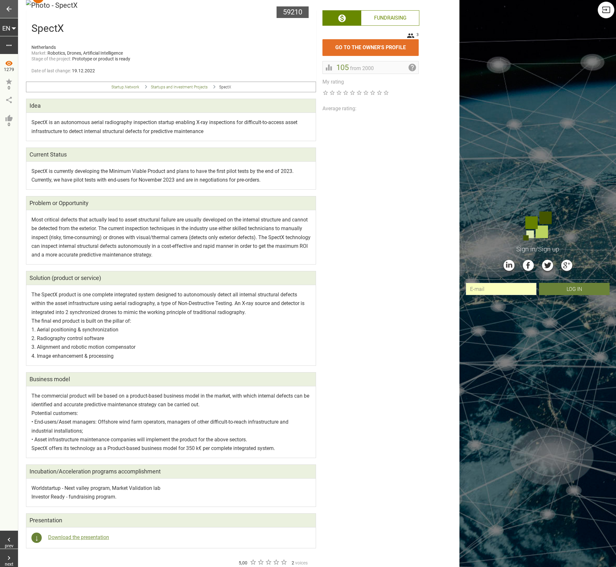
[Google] (566, 265)
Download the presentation (78, 537)
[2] (260, 562)
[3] (268, 562)
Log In (574, 288)
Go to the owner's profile (377, 44)
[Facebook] (528, 265)
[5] (283, 562)
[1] (253, 562)
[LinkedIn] (509, 265)
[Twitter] (547, 265)
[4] (276, 562)
